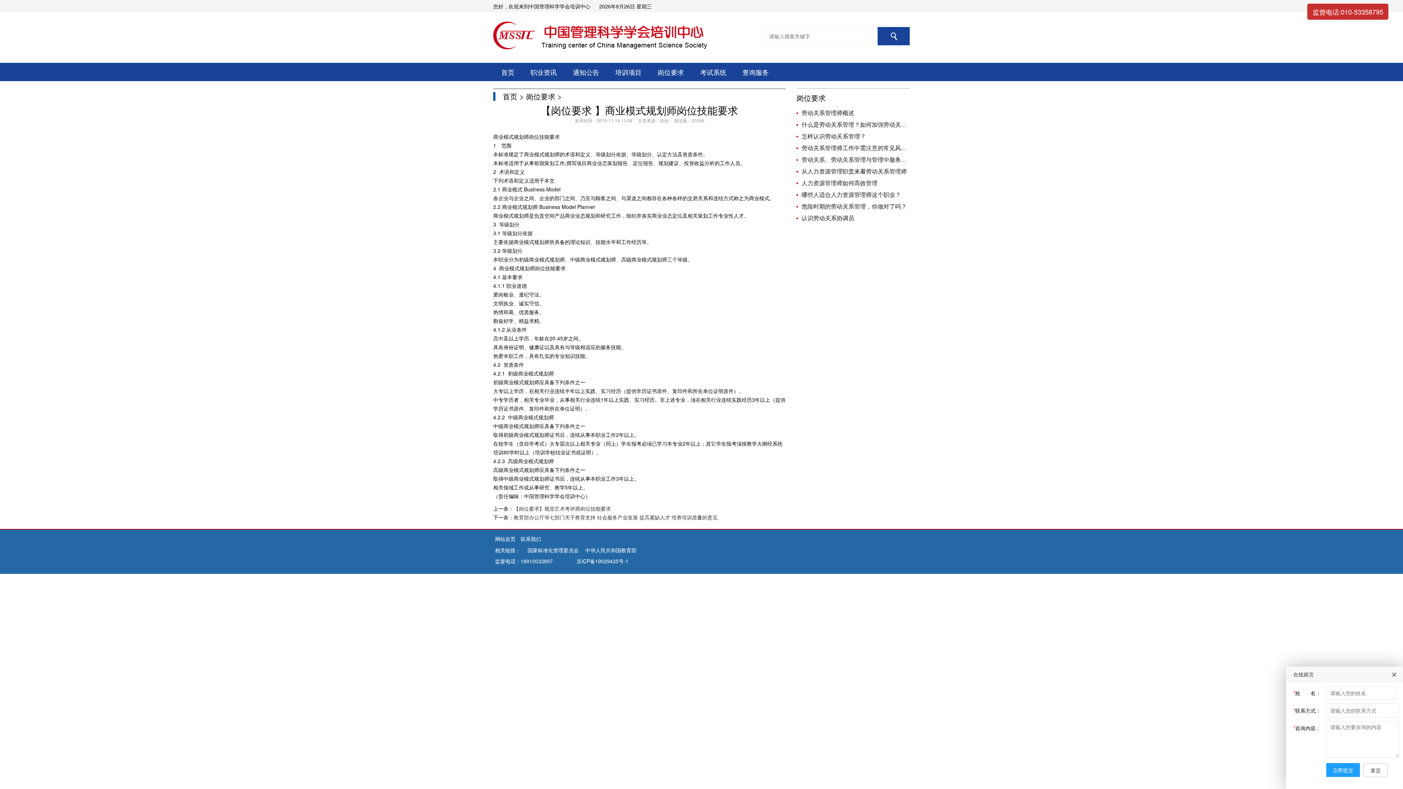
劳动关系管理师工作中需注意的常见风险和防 (860, 148)
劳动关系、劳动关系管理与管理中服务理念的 (860, 159)
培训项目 (628, 72)
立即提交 (1343, 770)
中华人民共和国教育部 (610, 550)
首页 (507, 72)
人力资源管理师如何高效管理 (840, 183)
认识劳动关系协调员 (828, 218)
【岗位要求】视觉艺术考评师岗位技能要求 (562, 508)
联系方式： (1307, 710)
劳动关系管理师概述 (828, 112)
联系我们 (531, 538)
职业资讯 (544, 72)
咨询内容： (1307, 728)
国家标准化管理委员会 (553, 550)
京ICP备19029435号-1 (602, 561)
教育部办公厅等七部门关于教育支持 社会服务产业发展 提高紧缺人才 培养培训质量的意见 (616, 517)
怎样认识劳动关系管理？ (834, 136)
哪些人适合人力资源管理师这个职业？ (851, 194)
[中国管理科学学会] (524, 550)
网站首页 (506, 538)
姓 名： (1307, 693)
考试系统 (713, 72)
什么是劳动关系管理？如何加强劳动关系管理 (860, 124)
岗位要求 (671, 72)
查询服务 (755, 72)
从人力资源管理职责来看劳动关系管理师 (854, 171)
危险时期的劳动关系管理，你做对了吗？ (854, 206)
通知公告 (586, 72)
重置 (1375, 770)
